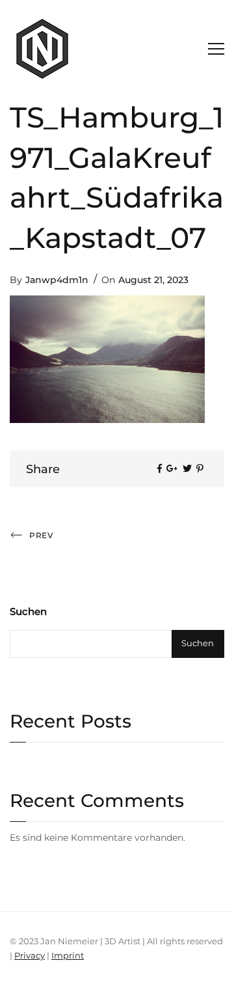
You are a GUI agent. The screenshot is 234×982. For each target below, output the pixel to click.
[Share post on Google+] (172, 468)
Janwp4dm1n (56, 280)
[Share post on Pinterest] (199, 468)
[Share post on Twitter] (187, 468)
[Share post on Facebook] (159, 468)
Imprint (67, 955)
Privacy (29, 955)
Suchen (28, 611)
